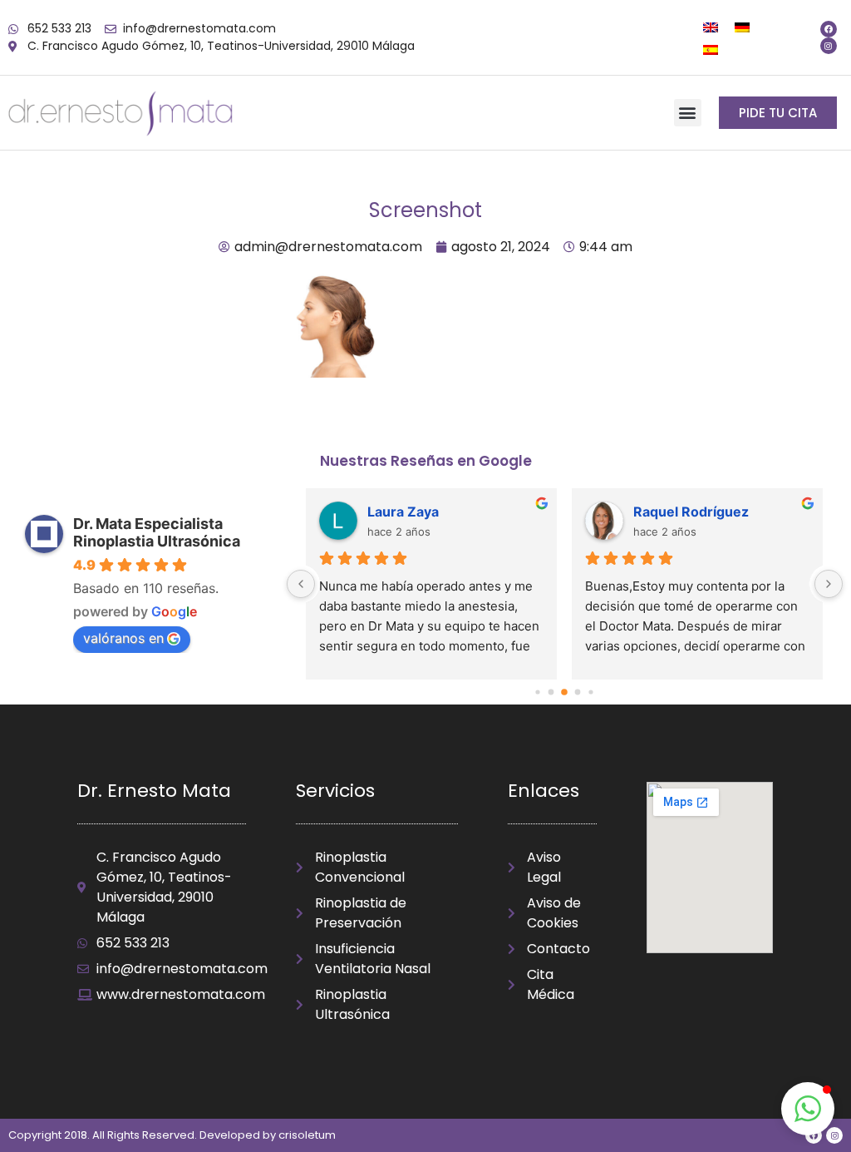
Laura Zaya (403, 511)
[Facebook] (828, 29)
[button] (687, 112)
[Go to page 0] (538, 692)
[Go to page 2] (565, 692)
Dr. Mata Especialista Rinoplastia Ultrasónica (156, 532)
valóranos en (123, 638)
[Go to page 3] (578, 692)
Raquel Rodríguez (691, 511)
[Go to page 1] (551, 692)
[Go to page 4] (591, 692)
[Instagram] (828, 45)
